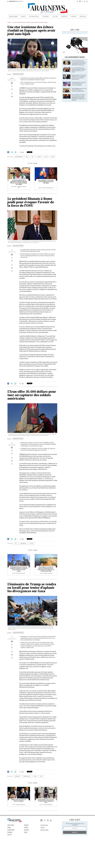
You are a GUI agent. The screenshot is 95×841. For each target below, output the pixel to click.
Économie (45, 16)
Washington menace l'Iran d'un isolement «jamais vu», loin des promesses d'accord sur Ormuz (18, 569)
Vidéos (25, 832)
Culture (55, 16)
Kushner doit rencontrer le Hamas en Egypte (18, 800)
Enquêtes (64, 16)
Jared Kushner (17, 776)
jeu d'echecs (39, 156)
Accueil (9, 22)
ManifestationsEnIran (18, 156)
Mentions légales (44, 830)
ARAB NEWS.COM (12, 1)
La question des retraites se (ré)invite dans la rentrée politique (79, 84)
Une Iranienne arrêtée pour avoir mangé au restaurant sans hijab (46, 182)
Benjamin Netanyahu (27, 776)
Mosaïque (83, 16)
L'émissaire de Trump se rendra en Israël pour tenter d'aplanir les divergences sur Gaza (31, 587)
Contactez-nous (44, 825)
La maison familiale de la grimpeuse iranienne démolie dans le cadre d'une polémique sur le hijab (18, 182)
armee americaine (23, 543)
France (23, 16)
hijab (27, 156)
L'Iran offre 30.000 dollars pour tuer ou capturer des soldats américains (31, 395)
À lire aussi (32, 163)
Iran (32, 156)
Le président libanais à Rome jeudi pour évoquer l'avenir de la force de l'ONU (30, 202)
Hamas (35, 776)
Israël (41, 776)
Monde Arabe (13, 16)
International (34, 16)
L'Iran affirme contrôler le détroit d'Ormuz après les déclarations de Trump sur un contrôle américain (46, 569)
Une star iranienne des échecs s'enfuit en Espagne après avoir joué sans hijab (29, 22)
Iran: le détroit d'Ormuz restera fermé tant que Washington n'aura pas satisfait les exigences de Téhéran (79, 97)
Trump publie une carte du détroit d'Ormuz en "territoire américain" (79, 90)
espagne (52, 156)
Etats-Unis (31, 543)
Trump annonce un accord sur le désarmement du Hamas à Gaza (46, 801)
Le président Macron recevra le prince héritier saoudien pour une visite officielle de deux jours (79, 63)
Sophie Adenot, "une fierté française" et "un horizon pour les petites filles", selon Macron (79, 77)
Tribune (73, 16)
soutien (46, 156)
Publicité (43, 827)
